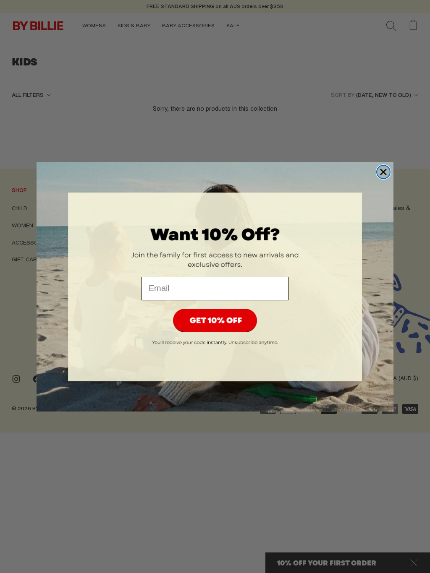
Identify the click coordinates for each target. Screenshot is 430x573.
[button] (215, 320)
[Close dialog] (383, 172)
